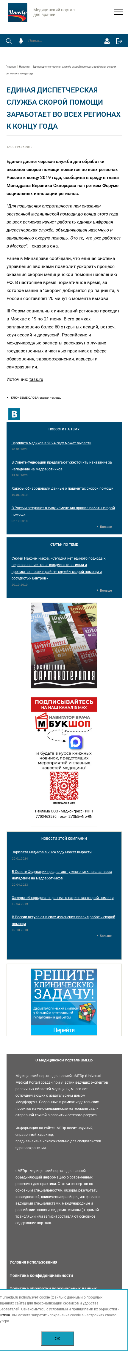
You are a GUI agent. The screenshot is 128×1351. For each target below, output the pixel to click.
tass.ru (36, 379)
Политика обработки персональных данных (53, 1288)
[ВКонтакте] (14, 414)
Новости (24, 66)
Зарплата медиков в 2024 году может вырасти (51, 443)
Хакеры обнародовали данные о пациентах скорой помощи (62, 488)
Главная (11, 66)
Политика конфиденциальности (41, 1275)
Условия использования (33, 1262)
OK (57, 1338)
